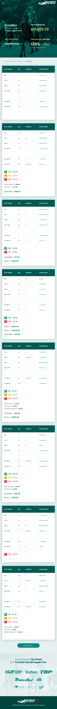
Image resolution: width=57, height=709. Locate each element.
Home (6, 61)
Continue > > (28, 645)
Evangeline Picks (12, 43)
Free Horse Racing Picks (16, 61)
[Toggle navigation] (3, 3)
